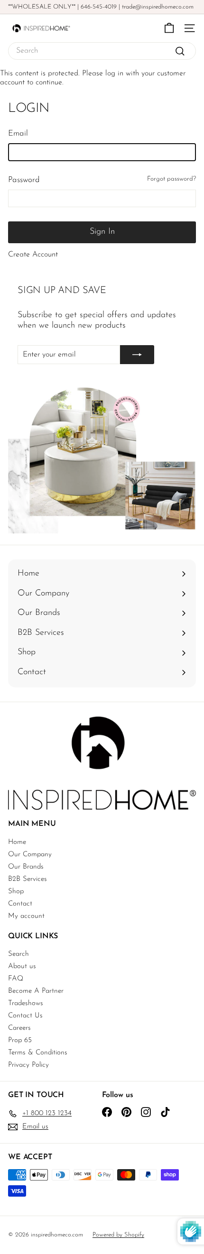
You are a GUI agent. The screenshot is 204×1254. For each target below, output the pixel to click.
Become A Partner (36, 991)
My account (26, 916)
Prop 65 (20, 1040)
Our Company (30, 854)
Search (18, 954)
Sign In (102, 232)
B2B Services (27, 879)
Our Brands (26, 866)
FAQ (15, 978)
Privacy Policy (28, 1065)
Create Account (33, 254)
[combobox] (102, 51)
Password (24, 180)
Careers (19, 1028)
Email (18, 133)
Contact (20, 903)
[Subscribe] (137, 354)
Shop (16, 891)
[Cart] (169, 28)
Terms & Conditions (37, 1052)
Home (17, 842)
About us (22, 966)
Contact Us (25, 1015)
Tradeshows (25, 1003)
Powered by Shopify (118, 1235)
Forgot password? (171, 179)
